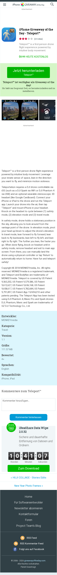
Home (28, 496)
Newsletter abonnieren (28, 508)
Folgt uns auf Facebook (31, 549)
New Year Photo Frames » (28, 485)
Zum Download (28, 468)
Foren (28, 520)
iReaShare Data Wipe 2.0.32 (33, 429)
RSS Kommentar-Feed (31, 543)
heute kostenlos (33, 56)
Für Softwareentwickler (28, 502)
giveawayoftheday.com (34, 560)
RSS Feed (32, 537)
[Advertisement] (28, 18)
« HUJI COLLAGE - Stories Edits (28, 477)
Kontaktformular (28, 514)
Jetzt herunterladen (28, 72)
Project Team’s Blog (28, 525)
